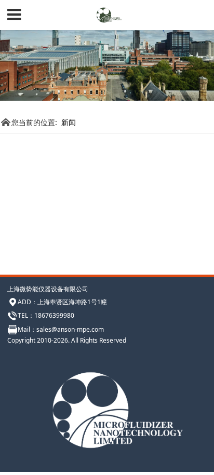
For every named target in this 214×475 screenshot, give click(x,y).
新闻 (68, 122)
